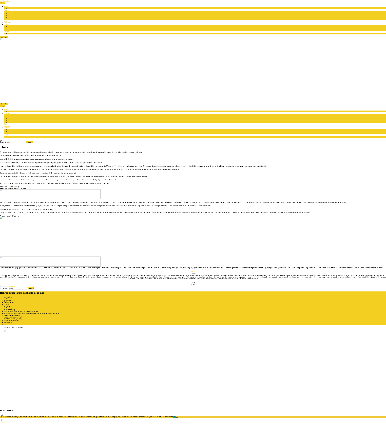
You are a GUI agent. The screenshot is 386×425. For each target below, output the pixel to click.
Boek (5, 21)
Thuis (6, 6)
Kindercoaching (13, 12)
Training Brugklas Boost (16, 15)
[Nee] (177, 417)
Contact (6, 24)
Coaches (6, 32)
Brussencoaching (13, 13)
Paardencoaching (13, 19)
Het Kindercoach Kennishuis (17, 33)
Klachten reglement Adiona (16, 30)
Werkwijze (11, 8)
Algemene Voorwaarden (16, 28)
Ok (175, 417)
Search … (3, 142)
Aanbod (6, 10)
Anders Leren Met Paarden (16, 17)
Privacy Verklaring (14, 26)
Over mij (7, 23)
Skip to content (5, 1)
